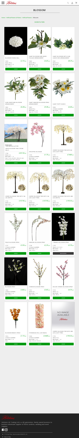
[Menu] (3, 3)
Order (16, 69)
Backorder (63, 253)
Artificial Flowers (27, 17)
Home (3, 17)
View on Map (7, 437)
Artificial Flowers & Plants (13, 17)
